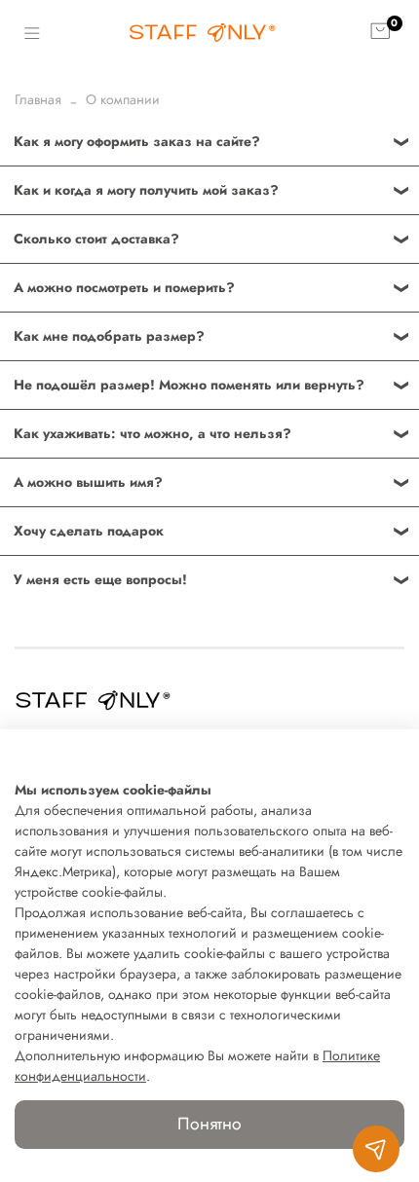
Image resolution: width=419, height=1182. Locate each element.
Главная (38, 99)
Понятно (209, 1123)
